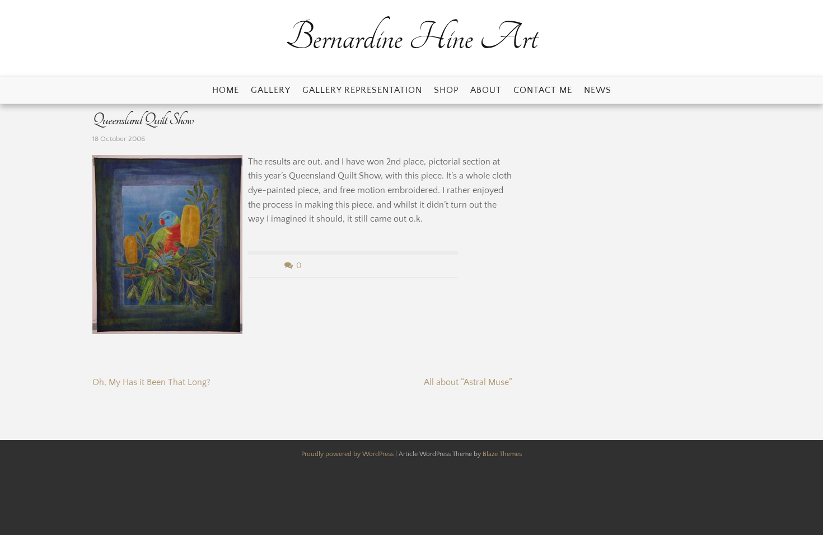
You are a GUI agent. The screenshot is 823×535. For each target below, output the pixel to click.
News (597, 90)
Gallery (271, 90)
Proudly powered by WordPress (348, 454)
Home (225, 90)
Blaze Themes (502, 454)
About (486, 90)
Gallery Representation (362, 90)
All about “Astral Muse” (468, 382)
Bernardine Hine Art (411, 37)
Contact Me (542, 90)
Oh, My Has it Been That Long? (151, 382)
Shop (446, 90)
